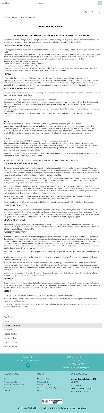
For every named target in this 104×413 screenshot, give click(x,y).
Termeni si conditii (11, 325)
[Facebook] (28, 365)
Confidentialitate (10, 346)
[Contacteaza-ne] (86, 12)
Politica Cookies (10, 388)
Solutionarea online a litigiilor (48, 388)
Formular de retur (11, 342)
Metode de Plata (10, 334)
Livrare (6, 321)
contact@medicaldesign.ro (77, 367)
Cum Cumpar (9, 317)
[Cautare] (100, 3)
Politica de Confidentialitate (14, 385)
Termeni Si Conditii (27, 17)
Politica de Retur (10, 338)
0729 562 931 (77, 363)
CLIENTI (40, 373)
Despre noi (8, 329)
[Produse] (98, 13)
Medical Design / (11, 17)
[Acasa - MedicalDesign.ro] (14, 3)
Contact (7, 391)
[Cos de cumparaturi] (92, 12)
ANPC (39, 391)
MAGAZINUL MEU (11, 373)
